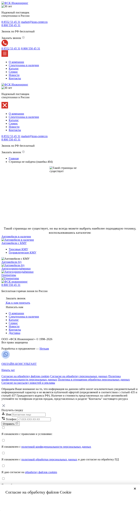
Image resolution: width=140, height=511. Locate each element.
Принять (70, 502)
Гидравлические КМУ (22, 252)
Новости (14, 75)
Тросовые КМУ (18, 249)
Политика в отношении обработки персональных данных (94, 379)
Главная (14, 158)
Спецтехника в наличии (24, 65)
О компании (16, 62)
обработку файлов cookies (41, 472)
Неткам (44, 348)
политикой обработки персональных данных (49, 459)
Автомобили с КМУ (14, 243)
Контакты (15, 78)
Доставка (14, 332)
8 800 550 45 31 (10, 284)
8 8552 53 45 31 (10, 21)
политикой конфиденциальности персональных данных (56, 446)
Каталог (14, 68)
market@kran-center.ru (34, 21)
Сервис (13, 71)
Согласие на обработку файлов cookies (25, 376)
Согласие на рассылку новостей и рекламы (28, 382)
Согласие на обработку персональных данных (79, 376)
